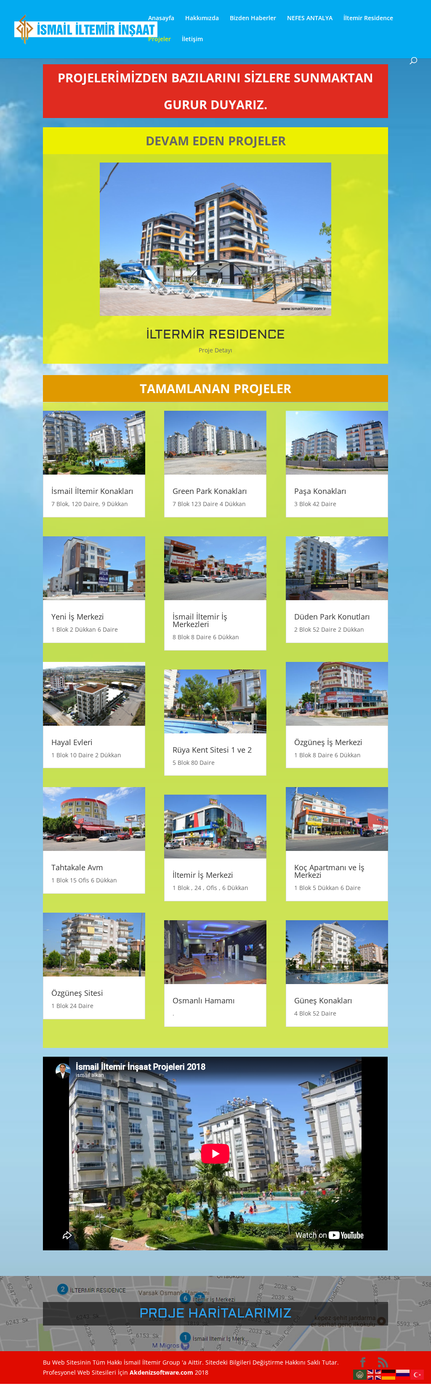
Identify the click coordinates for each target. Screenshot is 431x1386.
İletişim (192, 39)
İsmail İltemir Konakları (92, 491)
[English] (374, 1374)
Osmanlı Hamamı (204, 1000)
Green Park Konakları (210, 491)
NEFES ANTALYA (310, 18)
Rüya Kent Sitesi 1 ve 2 (212, 750)
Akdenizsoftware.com (162, 1372)
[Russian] (403, 1374)
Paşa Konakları (320, 491)
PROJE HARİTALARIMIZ (215, 1313)
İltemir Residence (368, 18)
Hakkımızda (202, 18)
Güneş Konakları (323, 1000)
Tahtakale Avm (77, 867)
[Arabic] (360, 1374)
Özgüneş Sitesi (77, 993)
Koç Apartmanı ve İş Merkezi (329, 871)
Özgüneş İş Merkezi (328, 742)
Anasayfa (161, 18)
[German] (389, 1374)
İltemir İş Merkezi (203, 875)
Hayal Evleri (72, 742)
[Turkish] (417, 1374)
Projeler (159, 39)
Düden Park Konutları (332, 617)
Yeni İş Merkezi (77, 617)
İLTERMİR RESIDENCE (215, 334)
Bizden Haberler (253, 18)
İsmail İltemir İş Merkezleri (200, 620)
